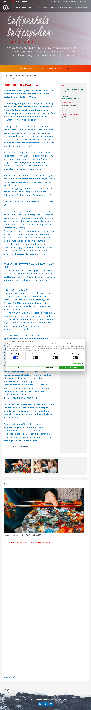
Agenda (51, 8)
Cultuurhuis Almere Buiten (21, 7)
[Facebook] (40, 704)
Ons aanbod (42, 8)
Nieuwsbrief (82, 1)
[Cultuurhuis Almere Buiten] (6, 7)
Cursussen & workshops (64, 8)
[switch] (35, 357)
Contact (11, 1)
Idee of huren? (55, 1)
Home (5, 1)
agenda (69, 68)
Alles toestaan (71, 368)
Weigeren (20, 368)
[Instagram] (45, 704)
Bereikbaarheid (21, 1)
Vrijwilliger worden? (69, 1)
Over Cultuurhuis (81, 8)
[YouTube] (51, 704)
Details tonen (76, 363)
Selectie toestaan (45, 368)
